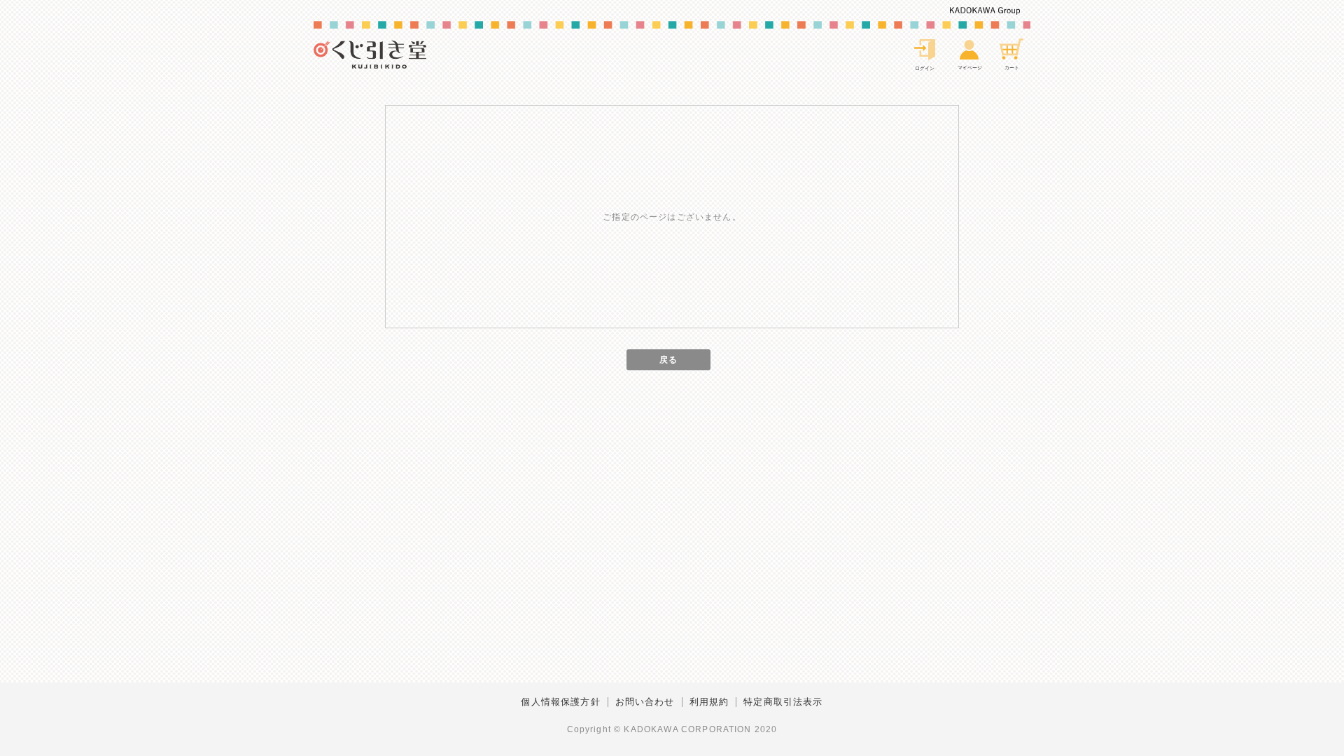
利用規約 (709, 702)
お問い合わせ (645, 702)
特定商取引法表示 (782, 702)
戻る (668, 359)
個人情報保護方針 (560, 702)
